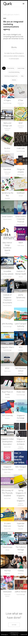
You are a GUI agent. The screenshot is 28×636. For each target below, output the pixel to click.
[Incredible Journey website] (7, 262)
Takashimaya (7, 547)
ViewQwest (7, 591)
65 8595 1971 (23, 634)
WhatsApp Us (5, 634)
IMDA (21, 242)
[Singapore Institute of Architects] (20, 430)
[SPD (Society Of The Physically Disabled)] (7, 481)
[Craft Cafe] (20, 139)
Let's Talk (14, 624)
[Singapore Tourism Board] (7, 458)
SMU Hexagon (20, 467)
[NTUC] (7, 359)
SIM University (7, 415)
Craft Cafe (21, 148)
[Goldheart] (20, 184)
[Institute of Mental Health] (20, 262)
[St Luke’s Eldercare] (7, 514)
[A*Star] (20, 91)
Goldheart (21, 193)
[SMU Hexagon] (20, 458)
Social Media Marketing (14, 72)
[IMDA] (20, 233)
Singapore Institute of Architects (21, 441)
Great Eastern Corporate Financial (20, 219)
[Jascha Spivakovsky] (20, 286)
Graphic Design (21, 68)
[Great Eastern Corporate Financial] (20, 207)
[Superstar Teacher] (20, 514)
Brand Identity (10, 68)
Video (22, 76)
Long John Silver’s (7, 347)
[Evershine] (7, 160)
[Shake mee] (20, 383)
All (3, 68)
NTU (20, 347)
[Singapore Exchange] (20, 406)
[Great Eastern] (7, 207)
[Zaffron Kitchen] (20, 583)
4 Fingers (7, 100)
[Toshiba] (20, 562)
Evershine (7, 169)
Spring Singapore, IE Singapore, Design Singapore (21, 495)
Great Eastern (7, 216)
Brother (7, 148)
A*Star (20, 100)
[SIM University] (7, 406)
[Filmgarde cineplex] (20, 160)
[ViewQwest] (7, 583)
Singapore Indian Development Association (7, 441)
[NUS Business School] (20, 359)
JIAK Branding (7, 323)
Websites (14, 80)
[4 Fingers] (7, 91)
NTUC (7, 368)
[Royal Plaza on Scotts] (7, 383)
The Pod (7, 570)
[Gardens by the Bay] (7, 184)
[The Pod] (7, 562)
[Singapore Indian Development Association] (7, 430)
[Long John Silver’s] (7, 338)
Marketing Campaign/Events (11, 76)
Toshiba (21, 570)
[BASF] (20, 114)
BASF (21, 123)
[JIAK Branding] (7, 315)
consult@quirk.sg (14, 634)
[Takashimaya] (7, 538)
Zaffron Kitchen (21, 591)
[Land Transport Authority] (20, 315)
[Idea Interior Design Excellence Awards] (7, 233)
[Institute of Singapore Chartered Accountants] (7, 286)
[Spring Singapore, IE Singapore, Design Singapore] (20, 481)
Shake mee (20, 392)
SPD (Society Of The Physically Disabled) (7, 493)
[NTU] (20, 338)
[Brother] (7, 139)
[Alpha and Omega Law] (7, 114)
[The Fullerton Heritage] (20, 538)
